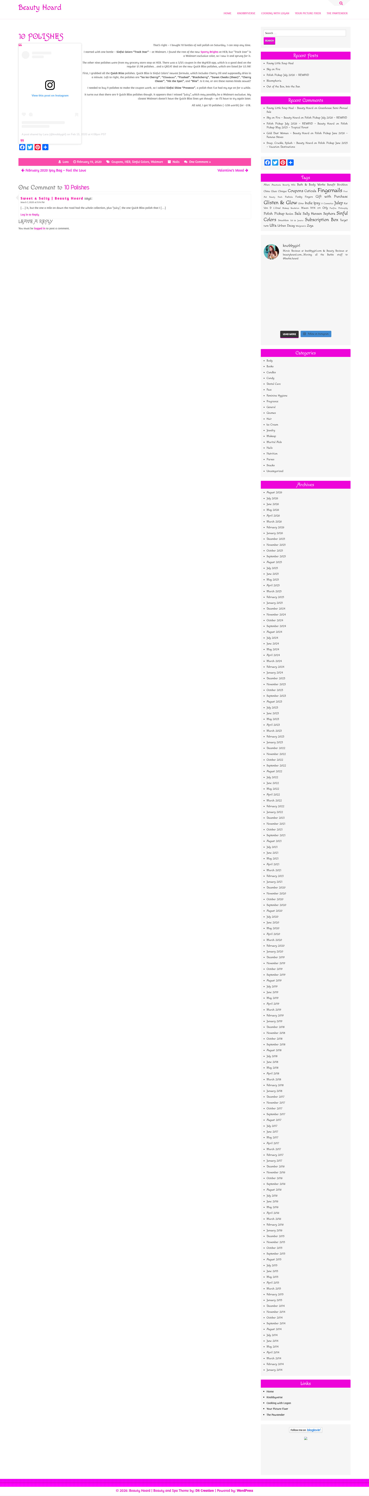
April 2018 (273, 1073)
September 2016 (276, 1184)
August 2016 (274, 1189)
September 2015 (276, 1253)
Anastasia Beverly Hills (283, 184)
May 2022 (273, 788)
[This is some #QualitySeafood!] (338, 309)
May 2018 (272, 1067)
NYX (312, 208)
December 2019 (276, 957)
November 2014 (276, 1312)
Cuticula (310, 191)
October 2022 (275, 759)
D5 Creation (204, 1490)
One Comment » (200, 162)
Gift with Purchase (332, 196)
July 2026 (272, 498)
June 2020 (273, 922)
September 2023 (276, 695)
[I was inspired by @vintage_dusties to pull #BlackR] (316, 270)
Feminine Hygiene (277, 395)
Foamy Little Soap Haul (280, 63)
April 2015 (273, 1282)
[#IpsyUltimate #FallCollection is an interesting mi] (338, 283)
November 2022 (276, 754)
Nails (176, 162)
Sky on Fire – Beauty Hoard (283, 117)
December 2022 (276, 748)
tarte (266, 225)
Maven (304, 208)
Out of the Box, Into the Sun (283, 86)
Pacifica (333, 208)
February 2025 (275, 597)
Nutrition (272, 453)
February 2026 (275, 527)
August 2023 (274, 701)
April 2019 (273, 1003)
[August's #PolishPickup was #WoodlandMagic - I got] (295, 270)
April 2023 (273, 724)
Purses (270, 459)
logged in (39, 228)
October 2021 (275, 829)
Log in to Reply (30, 214)
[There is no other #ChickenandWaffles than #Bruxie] (273, 322)
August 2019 (274, 980)
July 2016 (272, 1195)
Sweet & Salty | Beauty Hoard (52, 198)
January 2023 (275, 742)
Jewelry (271, 430)
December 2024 (276, 608)
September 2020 (276, 905)
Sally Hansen (312, 213)
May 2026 (273, 510)
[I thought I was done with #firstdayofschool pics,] (295, 283)
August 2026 (274, 492)
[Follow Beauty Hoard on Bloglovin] (305, 1432)
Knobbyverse (246, 13)
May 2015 (272, 1277)
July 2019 (272, 986)
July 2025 (272, 568)
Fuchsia (289, 197)
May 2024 (273, 649)
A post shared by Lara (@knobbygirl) (44, 134)
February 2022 (275, 806)
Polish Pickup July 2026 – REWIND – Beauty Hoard (300, 123)
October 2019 (275, 969)
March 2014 (274, 1358)
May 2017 (272, 1137)
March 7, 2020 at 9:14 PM (33, 202)
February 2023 (275, 736)
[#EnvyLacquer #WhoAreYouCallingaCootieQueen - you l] (316, 283)
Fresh (280, 197)
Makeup (271, 436)
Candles (271, 372)
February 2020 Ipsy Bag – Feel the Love (56, 170)
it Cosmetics (327, 203)
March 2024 (274, 661)
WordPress (245, 1490)
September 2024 (276, 626)
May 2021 (272, 858)
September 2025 (276, 556)
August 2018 (274, 1050)
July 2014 (272, 1335)
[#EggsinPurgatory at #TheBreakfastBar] (316, 309)
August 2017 (274, 1120)
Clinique (282, 191)
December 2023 (276, 678)
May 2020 (273, 928)
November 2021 (276, 823)
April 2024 (273, 655)
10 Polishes (76, 187)
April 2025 (273, 585)
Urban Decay (286, 226)
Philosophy (343, 208)
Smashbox (283, 220)
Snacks (271, 465)
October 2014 (275, 1317)
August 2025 (274, 562)
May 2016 (272, 1207)
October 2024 (275, 620)
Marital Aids (274, 442)
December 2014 (276, 1306)
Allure (267, 184)
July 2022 (272, 777)
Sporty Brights (209, 52)
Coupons (117, 162)
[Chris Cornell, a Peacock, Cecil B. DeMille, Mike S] (316, 322)
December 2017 (275, 1096)
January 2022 (275, 812)
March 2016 (274, 1219)
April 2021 (273, 864)
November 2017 (276, 1102)
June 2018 (272, 1062)
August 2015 (274, 1259)
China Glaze (270, 191)
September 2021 (276, 835)
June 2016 (272, 1201)
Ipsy (317, 203)
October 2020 (275, 899)
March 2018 (274, 1079)
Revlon (289, 214)
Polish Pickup (274, 213)
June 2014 (272, 1341)
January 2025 (275, 603)
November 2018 (276, 1033)
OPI (319, 208)
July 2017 (272, 1126)
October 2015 (274, 1248)
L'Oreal (277, 208)
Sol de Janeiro (296, 220)
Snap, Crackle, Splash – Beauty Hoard (290, 143)
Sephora (329, 213)
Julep (338, 203)
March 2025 (274, 591)
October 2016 (275, 1178)
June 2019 (272, 992)
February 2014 (275, 1364)
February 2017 (275, 1155)
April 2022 (273, 794)
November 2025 (276, 544)
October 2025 (275, 550)
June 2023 (273, 713)
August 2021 (274, 841)
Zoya (310, 226)
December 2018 (276, 1027)
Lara (66, 162)
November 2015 (276, 1242)
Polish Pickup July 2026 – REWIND (288, 75)
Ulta (273, 225)
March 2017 (274, 1149)
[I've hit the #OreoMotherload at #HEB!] (273, 270)
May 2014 (272, 1346)
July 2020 (272, 916)
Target (344, 220)
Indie (308, 203)
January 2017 (274, 1160)
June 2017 (272, 1131)
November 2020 (276, 893)
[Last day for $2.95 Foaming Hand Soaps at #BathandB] (273, 296)
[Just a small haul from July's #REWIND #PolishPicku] (338, 296)
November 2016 (276, 1172)
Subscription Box (321, 219)
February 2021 (275, 876)
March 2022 (274, 800)
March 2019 (274, 1009)
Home (227, 13)
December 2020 (276, 887)
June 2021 (272, 852)
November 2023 (276, 684)
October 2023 (275, 690)
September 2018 (276, 1044)
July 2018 (272, 1056)
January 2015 (274, 1300)
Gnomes (271, 413)
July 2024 (272, 637)
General (271, 407)
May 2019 (272, 998)
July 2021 (272, 847)
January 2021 (274, 881)
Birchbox (342, 184)
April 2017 (273, 1143)
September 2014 (276, 1323)
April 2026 (273, 515)
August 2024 (274, 632)
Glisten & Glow (280, 203)
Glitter (301, 203)
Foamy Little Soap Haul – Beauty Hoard (290, 108)
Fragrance (272, 401)
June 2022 (273, 783)
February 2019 (275, 1015)
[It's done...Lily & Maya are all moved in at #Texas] (295, 296)
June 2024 (273, 643)
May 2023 (273, 719)
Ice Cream (272, 424)
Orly (325, 208)
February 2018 (275, 1085)
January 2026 (275, 533)
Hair (269, 418)
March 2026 (274, 521)
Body (270, 360)
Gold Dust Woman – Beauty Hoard (288, 133)
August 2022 (274, 771)
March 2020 (274, 940)
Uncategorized (275, 471)
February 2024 (275, 666)
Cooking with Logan (275, 13)
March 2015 (274, 1288)
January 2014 (274, 1370)
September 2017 (276, 1114)
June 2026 (273, 504)
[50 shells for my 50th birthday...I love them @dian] (273, 309)
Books (270, 366)
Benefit (331, 184)
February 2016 (275, 1224)
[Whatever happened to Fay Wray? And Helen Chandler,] (295, 322)
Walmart (157, 162)
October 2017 (274, 1108)
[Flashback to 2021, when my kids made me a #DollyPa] (338, 270)
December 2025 (276, 539)
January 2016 (274, 1230)
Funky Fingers (304, 196)
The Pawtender (337, 13)
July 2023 (272, 707)
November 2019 (276, 963)
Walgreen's (301, 226)
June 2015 (272, 1271)
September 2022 (276, 765)
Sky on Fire (273, 69)
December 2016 (276, 1166)
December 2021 (276, 817)
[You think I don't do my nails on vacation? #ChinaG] (295, 309)
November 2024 (276, 614)
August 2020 (274, 910)
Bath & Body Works (311, 185)
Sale (298, 213)
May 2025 (273, 579)
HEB (127, 162)
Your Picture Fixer (308, 13)
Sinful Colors (140, 162)
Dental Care (274, 384)
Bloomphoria (274, 80)
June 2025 (273, 574)
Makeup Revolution (290, 208)
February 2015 (275, 1294)
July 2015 (272, 1265)
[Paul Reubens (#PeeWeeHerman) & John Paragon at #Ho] (338, 322)
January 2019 (274, 1021)
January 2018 (274, 1091)
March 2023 (274, 730)
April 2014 (273, 1352)
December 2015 (275, 1236)
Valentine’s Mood (231, 170)
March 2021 (274, 870)
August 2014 (274, 1329)
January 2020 (275, 951)
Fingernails (329, 190)
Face (269, 389)
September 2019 (276, 974)
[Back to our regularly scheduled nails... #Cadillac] (316, 296)
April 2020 (273, 934)
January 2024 (275, 672)
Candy (270, 378)
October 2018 (275, 1038)
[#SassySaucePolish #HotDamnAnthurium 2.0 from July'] (273, 283)
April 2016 (273, 1213)
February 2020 (275, 945)
